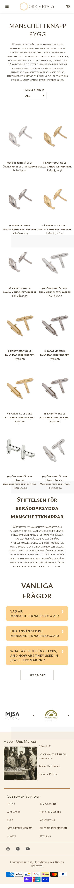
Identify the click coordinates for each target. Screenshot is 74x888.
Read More (37, 675)
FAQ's (11, 804)
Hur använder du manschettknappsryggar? (34, 633)
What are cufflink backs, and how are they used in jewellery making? (34, 655)
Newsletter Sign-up (19, 828)
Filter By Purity (34, 89)
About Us (45, 746)
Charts (11, 836)
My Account (48, 804)
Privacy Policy (48, 774)
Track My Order (50, 812)
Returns (45, 836)
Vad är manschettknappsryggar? (34, 613)
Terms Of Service (49, 766)
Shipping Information (53, 828)
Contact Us (47, 820)
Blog (10, 820)
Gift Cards (14, 812)
